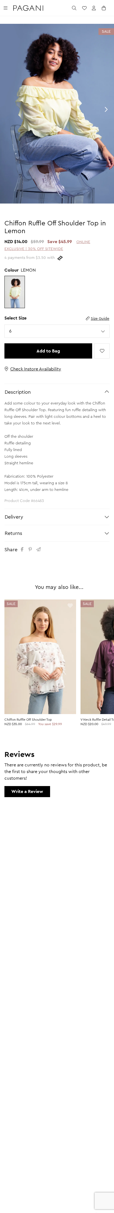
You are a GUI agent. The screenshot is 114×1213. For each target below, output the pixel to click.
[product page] (40, 656)
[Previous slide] (8, 109)
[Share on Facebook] (23, 549)
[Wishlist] (84, 8)
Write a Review (27, 791)
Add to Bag (48, 351)
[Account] (94, 8)
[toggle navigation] (5, 8)
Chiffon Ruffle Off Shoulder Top (28, 719)
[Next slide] (106, 109)
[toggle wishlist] (102, 351)
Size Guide (100, 319)
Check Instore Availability (35, 369)
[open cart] (104, 8)
